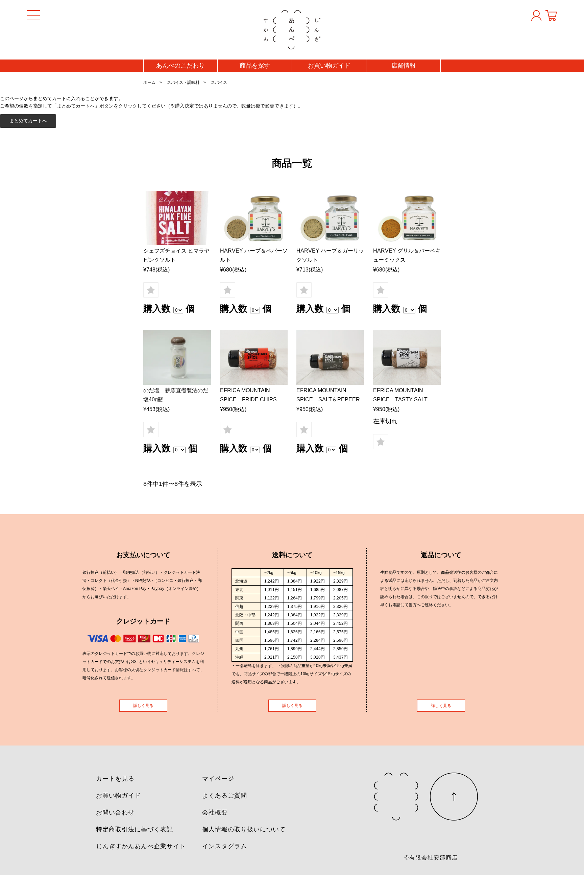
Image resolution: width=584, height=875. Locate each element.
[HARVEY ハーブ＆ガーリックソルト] (330, 218)
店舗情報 (403, 65)
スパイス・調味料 (183, 82)
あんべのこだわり (180, 65)
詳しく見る (143, 705)
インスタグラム (224, 846)
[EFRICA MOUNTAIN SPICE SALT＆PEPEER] (330, 357)
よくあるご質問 (224, 795)
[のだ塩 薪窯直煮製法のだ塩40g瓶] (177, 357)
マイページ (218, 778)
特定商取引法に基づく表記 (134, 829)
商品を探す (255, 65)
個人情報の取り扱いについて (244, 829)
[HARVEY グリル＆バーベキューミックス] (407, 218)
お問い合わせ (115, 812)
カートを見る (115, 778)
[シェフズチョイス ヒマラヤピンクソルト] (177, 218)
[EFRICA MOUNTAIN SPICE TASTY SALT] (407, 357)
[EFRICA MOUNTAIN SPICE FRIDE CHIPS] (254, 357)
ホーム (149, 82)
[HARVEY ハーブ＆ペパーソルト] (254, 218)
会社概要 (215, 812)
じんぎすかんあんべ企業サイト (141, 846)
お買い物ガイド (329, 65)
